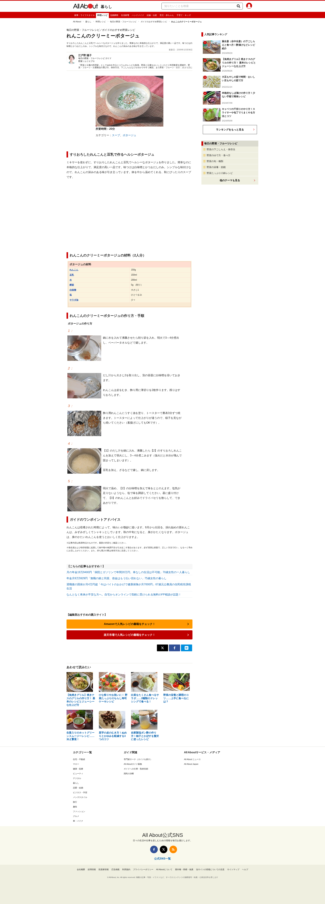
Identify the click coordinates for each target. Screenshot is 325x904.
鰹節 (72, 285)
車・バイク (78, 821)
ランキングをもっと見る (230, 129)
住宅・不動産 (79, 759)
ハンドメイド (138, 15)
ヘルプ (245, 869)
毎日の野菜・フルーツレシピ (123, 21)
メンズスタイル (80, 797)
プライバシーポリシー (143, 869)
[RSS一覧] (173, 849)
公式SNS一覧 (162, 858)
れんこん (74, 269)
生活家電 (125, 15)
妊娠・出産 (152, 15)
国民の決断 (129, 773)
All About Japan (191, 764)
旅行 (75, 802)
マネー (76, 764)
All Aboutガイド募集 (133, 764)
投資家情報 (104, 869)
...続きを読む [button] (186, 67)
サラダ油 (74, 300)
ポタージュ (129, 135)
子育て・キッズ (184, 15)
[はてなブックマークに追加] (186, 648)
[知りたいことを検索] (238, 6)
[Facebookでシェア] (174, 648)
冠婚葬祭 (114, 15)
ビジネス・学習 (80, 792)
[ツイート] (162, 648)
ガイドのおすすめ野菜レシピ (154, 21)
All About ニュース (192, 759)
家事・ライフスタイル (84, 15)
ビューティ (78, 773)
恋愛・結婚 (78, 788)
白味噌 (73, 290)
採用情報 (92, 869)
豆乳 (72, 275)
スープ (116, 135)
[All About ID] (249, 6)
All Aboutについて (164, 869)
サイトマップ (233, 869)
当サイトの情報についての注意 (210, 869)
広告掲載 (115, 869)
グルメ (76, 816)
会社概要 (81, 869)
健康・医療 (78, 769)
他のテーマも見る (230, 180)
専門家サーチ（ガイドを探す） (138, 759)
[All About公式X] (163, 849)
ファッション (79, 811)
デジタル (77, 778)
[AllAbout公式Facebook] (154, 849)
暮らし (106, 7)
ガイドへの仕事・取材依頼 (136, 769)
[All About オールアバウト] (85, 7)
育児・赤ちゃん (167, 15)
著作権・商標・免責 (184, 869)
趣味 (75, 807)
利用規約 (126, 869)
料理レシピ (102, 15)
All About (77, 21)
